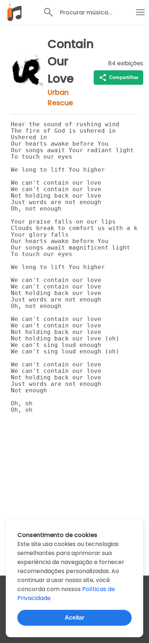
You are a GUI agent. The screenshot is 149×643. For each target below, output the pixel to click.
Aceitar (74, 618)
